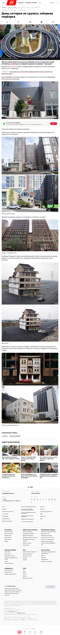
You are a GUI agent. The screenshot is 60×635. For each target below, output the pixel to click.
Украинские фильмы (28, 553)
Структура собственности (46, 511)
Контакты (42, 506)
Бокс (24, 570)
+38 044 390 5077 (35, 493)
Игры (41, 518)
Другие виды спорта (28, 578)
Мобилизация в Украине (48, 529)
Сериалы (25, 559)
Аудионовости (8, 539)
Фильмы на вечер (27, 555)
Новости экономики (10, 550)
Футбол (24, 572)
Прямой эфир (8, 535)
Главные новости (9, 531)
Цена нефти (7, 551)
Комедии (25, 557)
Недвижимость (9, 568)
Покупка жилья (8, 572)
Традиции (21, 2)
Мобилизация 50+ (45, 533)
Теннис (24, 574)
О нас (3, 506)
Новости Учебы (45, 550)
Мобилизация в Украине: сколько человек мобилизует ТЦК (48, 543)
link (31, 499)
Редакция (4, 509)
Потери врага (26, 545)
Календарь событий (31, 2)
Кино (24, 550)
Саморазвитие (44, 559)
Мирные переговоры (28, 535)
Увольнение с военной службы (48, 531)
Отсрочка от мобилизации (47, 539)
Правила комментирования (27, 519)
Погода (6, 541)
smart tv (24, 619)
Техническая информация (27, 521)
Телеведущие (5, 516)
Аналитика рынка (9, 570)
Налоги (6, 561)
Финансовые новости (10, 555)
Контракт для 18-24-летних (47, 537)
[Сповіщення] (57, 3)
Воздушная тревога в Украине (30, 537)
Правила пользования (7, 521)
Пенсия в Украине (9, 563)
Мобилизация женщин (46, 535)
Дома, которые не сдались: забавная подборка (29, 7)
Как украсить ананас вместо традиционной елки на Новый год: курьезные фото (27, 72)
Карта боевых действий (28, 533)
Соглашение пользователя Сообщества (27, 516)
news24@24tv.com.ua (8, 493)
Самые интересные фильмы (29, 551)
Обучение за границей (46, 561)
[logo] (11, 3)
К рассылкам (50, 586)
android (8, 619)
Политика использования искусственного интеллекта (27, 510)
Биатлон (25, 576)
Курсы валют (8, 553)
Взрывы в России (27, 543)
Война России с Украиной (30, 529)
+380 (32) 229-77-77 (12, 611)
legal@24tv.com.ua (21, 612)
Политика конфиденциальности (28, 506)
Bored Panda (11, 66)
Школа (42, 555)
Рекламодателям (6, 518)
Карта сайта (43, 516)
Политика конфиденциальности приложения (28, 513)
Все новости (8, 529)
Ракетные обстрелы (27, 531)
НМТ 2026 (43, 557)
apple (16, 619)
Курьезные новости (12, 7)
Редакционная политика (7, 511)
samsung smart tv (33, 619)
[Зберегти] (53, 22)
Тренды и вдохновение (10, 574)
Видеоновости (8, 537)
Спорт (24, 568)
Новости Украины (9, 533)
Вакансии (42, 509)
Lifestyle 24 (4, 7)
